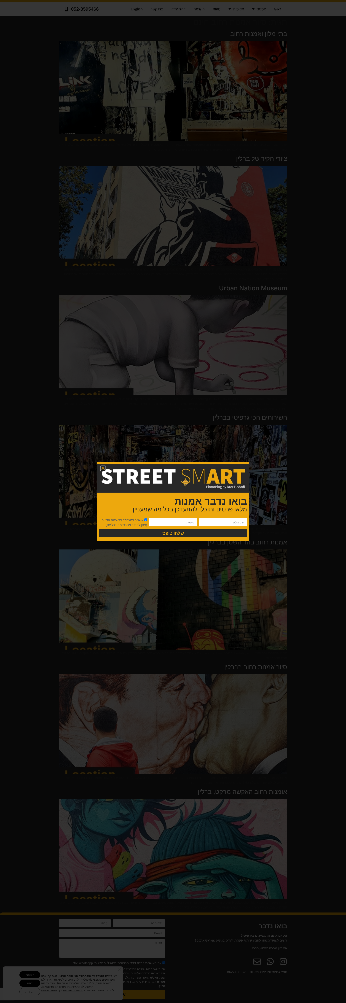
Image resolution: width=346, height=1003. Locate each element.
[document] (173, 501)
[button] (103, 468)
